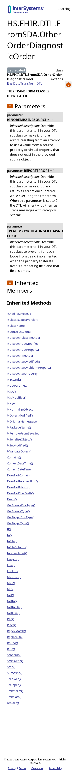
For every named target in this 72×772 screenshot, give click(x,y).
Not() (10, 595)
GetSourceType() (18, 511)
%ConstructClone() (19, 332)
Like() (11, 565)
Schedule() (14, 655)
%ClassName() (17, 326)
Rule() (11, 649)
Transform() (15, 691)
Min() (10, 589)
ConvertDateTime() (20, 463)
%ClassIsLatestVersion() (23, 320)
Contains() (14, 457)
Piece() (11, 625)
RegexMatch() (16, 631)
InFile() (12, 541)
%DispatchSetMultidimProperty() (29, 367)
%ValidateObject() (19, 451)
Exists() (12, 499)
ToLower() (14, 679)
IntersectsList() (17, 553)
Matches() (14, 577)
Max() (11, 583)
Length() (13, 559)
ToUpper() (14, 685)
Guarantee (37, 768)
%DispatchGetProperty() (23, 349)
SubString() (14, 673)
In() (9, 535)
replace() (13, 703)
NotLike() (13, 613)
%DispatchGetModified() (24, 343)
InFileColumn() (17, 547)
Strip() (11, 667)
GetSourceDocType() (21, 505)
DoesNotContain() (19, 475)
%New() (12, 403)
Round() (12, 643)
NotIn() (12, 601)
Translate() (14, 697)
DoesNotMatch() (18, 487)
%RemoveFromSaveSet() (24, 433)
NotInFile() (14, 607)
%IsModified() (16, 397)
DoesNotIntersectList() (22, 481)
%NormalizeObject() (21, 409)
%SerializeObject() (19, 439)
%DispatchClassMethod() (24, 337)
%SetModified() (17, 445)
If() (9, 529)
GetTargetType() (18, 523)
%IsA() (11, 391)
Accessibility (55, 768)
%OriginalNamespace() (23, 421)
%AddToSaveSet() (19, 314)
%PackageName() (19, 427)
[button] (10, 106)
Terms (22, 768)
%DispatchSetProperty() (23, 373)
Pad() (10, 619)
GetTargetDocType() (20, 517)
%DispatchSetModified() (23, 361)
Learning (64, 9)
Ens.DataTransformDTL (24, 83)
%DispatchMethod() (20, 355)
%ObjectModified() (20, 415)
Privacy (12, 768)
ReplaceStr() (15, 637)
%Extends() (14, 379)
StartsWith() (15, 661)
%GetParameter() (19, 385)
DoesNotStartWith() (20, 493)
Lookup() (13, 571)
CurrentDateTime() (20, 469)
